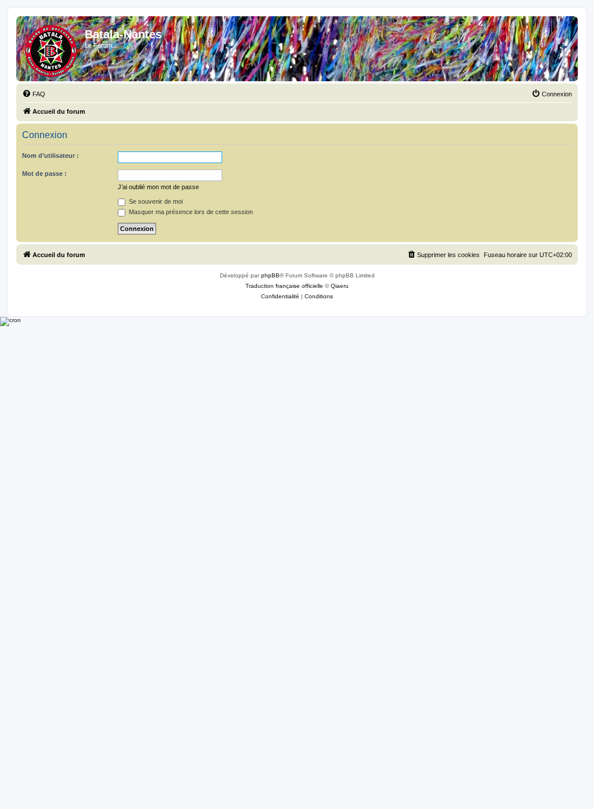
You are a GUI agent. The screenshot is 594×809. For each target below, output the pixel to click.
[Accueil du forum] (52, 48)
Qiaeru (340, 286)
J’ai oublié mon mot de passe (158, 186)
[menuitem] (33, 94)
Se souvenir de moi (155, 201)
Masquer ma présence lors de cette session (190, 211)
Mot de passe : (44, 173)
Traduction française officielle (284, 286)
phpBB (270, 275)
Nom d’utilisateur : (50, 155)
